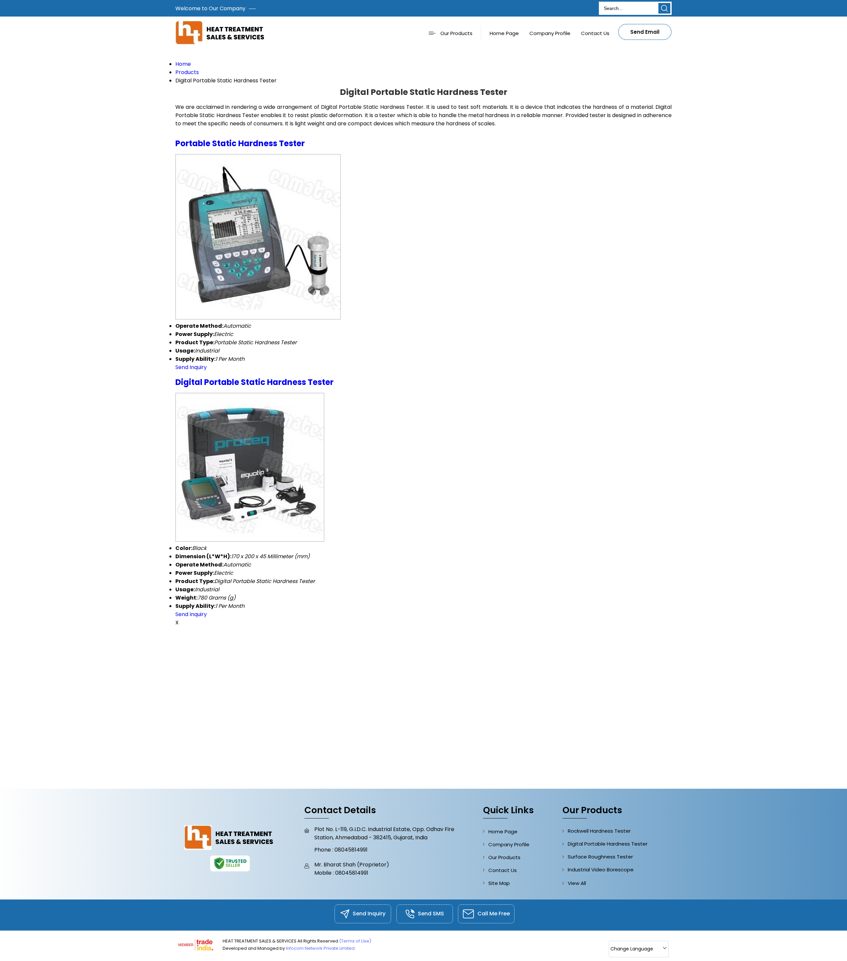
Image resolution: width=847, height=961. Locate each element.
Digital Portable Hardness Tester (607, 843)
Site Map (499, 883)
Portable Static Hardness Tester (240, 143)
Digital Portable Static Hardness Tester (254, 382)
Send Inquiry (191, 367)
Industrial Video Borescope (601, 869)
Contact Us (595, 33)
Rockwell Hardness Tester (599, 830)
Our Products (456, 33)
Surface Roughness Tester (600, 856)
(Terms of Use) (355, 941)
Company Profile (549, 33)
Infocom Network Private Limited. (321, 948)
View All (577, 883)
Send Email (644, 31)
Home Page (504, 33)
